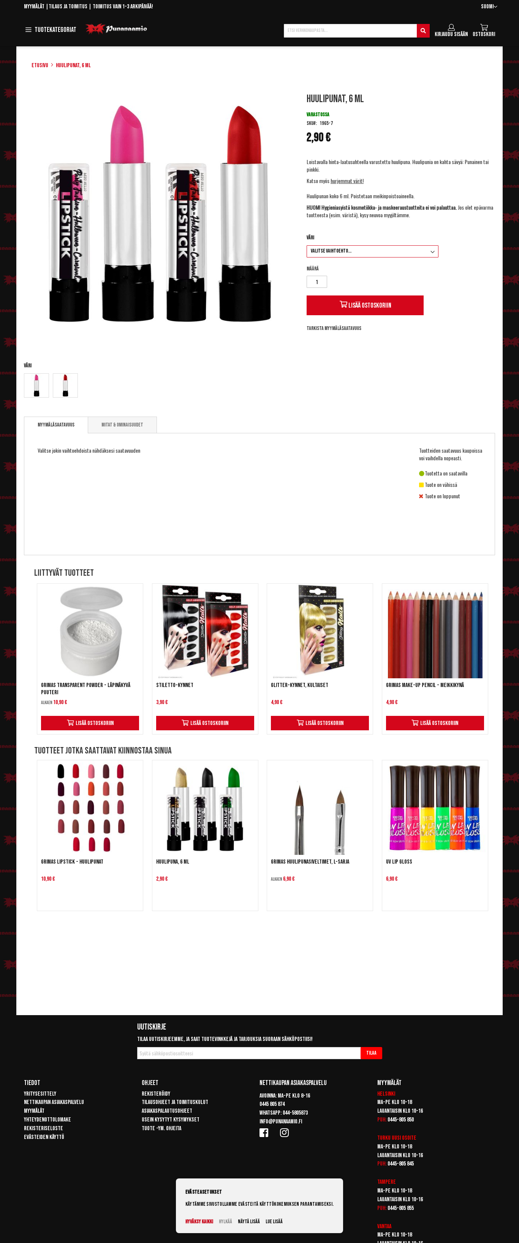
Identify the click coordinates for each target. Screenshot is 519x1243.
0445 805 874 (272, 1104)
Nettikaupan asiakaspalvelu (54, 1102)
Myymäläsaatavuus (56, 425)
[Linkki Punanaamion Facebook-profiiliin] (265, 1132)
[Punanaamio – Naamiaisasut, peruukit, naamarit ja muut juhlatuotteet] (116, 29)
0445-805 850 (401, 1119)
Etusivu (40, 65)
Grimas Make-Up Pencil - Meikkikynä (425, 685)
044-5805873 (295, 1113)
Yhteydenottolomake (47, 1119)
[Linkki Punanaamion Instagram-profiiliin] (285, 1132)
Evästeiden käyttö (44, 1137)
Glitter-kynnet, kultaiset (299, 685)
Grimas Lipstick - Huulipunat (72, 862)
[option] (36, 385)
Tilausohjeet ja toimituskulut (175, 1102)
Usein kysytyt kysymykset (170, 1119)
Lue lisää (274, 1221)
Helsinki (386, 1094)
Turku (384, 1138)
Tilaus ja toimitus (68, 6)
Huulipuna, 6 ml (172, 862)
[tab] (56, 425)
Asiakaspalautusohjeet (167, 1111)
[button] (489, 7)
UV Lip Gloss (399, 862)
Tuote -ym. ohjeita (161, 1128)
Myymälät (34, 6)
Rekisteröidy (156, 1094)
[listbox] (158, 386)
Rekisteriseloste (43, 1128)
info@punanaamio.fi (281, 1121)
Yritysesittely (40, 1094)
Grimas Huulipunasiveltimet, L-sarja (310, 862)
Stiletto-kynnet (174, 685)
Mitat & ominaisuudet (122, 425)
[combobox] (357, 31)
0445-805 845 (401, 1163)
